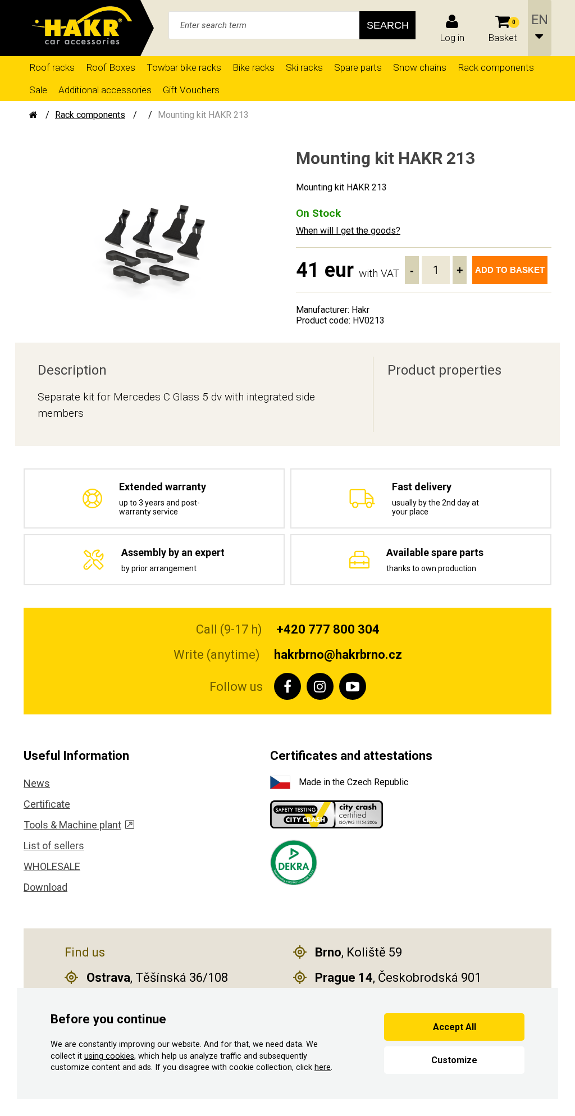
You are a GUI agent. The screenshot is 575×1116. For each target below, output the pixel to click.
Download (45, 887)
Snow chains (419, 67)
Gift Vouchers (191, 89)
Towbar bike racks (184, 67)
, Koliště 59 (358, 952)
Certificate (47, 804)
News (37, 783)
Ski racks (304, 67)
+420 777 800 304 (328, 629)
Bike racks (253, 67)
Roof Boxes (110, 67)
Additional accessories (105, 89)
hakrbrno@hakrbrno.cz (338, 655)
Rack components (496, 67)
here (322, 1067)
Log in (452, 37)
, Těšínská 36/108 (157, 978)
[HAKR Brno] (33, 115)
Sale (38, 89)
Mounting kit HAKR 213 (203, 115)
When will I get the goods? (348, 230)
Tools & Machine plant (72, 825)
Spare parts (358, 67)
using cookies (109, 1056)
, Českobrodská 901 (398, 978)
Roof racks (52, 67)
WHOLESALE (52, 866)
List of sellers (54, 845)
